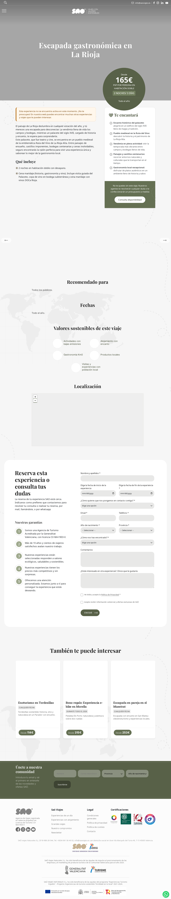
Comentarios (87, 549)
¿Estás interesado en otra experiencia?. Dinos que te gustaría (109, 571)
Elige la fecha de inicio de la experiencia (93, 487)
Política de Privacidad (110, 594)
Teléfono (124, 513)
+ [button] (35, 396)
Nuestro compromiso (61, 828)
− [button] (35, 400)
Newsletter (56, 832)
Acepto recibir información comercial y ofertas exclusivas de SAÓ (111, 602)
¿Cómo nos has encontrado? (95, 537)
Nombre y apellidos (90, 473)
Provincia (124, 525)
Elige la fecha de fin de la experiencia (136, 487)
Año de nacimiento (90, 525)
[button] (165, 240)
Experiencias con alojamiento (65, 819)
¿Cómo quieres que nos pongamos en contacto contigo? (108, 500)
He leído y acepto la (102, 594)
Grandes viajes (58, 824)
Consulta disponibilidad (130, 199)
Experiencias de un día (61, 815)
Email (84, 513)
